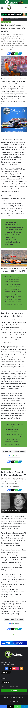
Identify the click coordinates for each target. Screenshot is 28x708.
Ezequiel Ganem (6, 50)
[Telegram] (19, 53)
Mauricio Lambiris (19, 451)
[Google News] (14, 456)
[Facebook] (8, 53)
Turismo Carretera (6, 22)
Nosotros (3, 676)
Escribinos (3, 678)
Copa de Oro (7, 451)
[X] (12, 53)
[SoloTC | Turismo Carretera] (13, 7)
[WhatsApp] (15, 53)
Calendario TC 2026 (8, 19)
